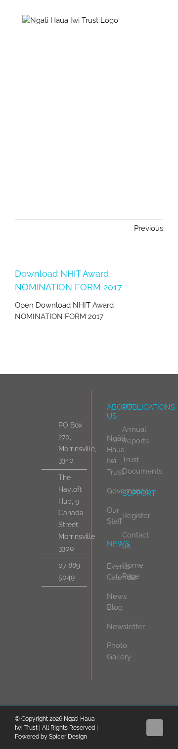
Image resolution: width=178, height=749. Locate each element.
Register (136, 515)
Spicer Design (68, 736)
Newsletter (126, 626)
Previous (148, 228)
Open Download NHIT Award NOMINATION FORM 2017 (64, 311)
